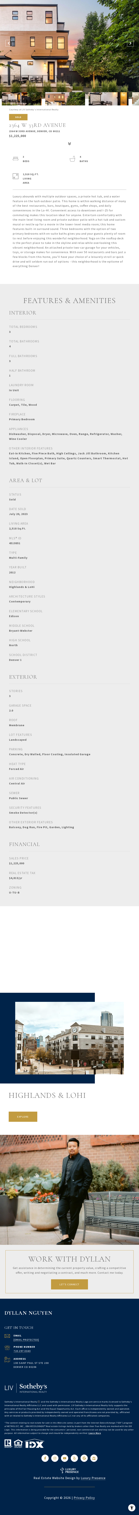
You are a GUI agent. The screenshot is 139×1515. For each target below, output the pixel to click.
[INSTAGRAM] (54, 1458)
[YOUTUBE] (64, 1458)
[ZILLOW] (94, 1458)
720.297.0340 (22, 1351)
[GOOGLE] (84, 1458)
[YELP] (74, 1458)
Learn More (95, 1433)
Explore (23, 1116)
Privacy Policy (84, 1498)
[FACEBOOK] (45, 1458)
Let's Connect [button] (69, 1284)
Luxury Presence (93, 1478)
